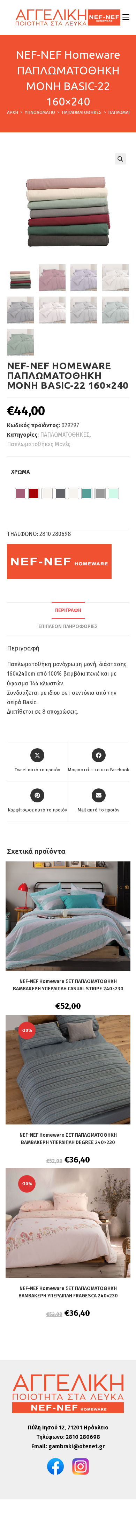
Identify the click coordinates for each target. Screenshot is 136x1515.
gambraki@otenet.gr (76, 1446)
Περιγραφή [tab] (68, 610)
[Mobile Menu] (125, 17)
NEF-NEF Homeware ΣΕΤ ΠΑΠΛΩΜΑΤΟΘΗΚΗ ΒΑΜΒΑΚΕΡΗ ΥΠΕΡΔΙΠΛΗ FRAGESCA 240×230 (68, 1292)
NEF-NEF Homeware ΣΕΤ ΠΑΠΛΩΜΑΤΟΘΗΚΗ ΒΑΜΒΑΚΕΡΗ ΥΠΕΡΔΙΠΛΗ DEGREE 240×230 (68, 1138)
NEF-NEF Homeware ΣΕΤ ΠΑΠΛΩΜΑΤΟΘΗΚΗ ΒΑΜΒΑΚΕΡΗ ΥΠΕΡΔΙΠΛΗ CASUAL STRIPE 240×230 (68, 985)
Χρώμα (20, 471)
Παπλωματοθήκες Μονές (38, 444)
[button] (120, 159)
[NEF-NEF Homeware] (59, 561)
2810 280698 (83, 1437)
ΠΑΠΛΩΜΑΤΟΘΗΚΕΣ (64, 434)
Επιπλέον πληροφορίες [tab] (68, 626)
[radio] (20, 493)
